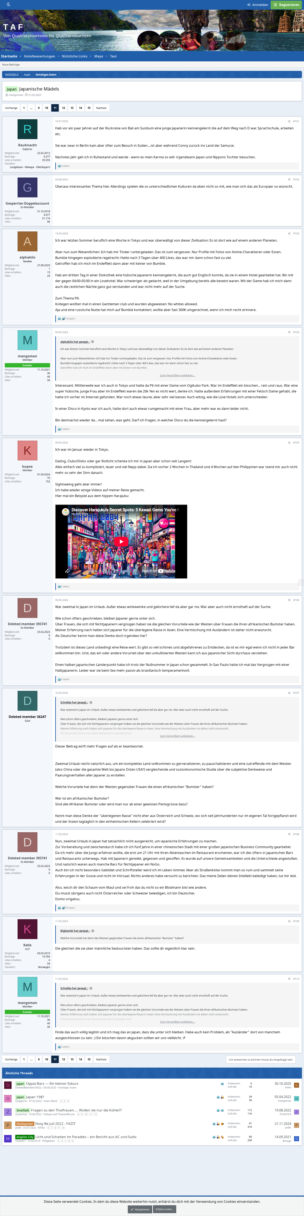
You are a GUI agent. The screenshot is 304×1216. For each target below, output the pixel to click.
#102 (296, 179)
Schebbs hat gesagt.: (74, 702)
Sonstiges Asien (67, 1087)
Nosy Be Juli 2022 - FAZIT (55, 1123)
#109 (296, 921)
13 (72, 108)
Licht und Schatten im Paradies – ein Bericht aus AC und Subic (86, 1136)
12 (63, 108)
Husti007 (20, 1141)
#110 (296, 979)
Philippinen (48, 1141)
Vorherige (11, 108)
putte (18, 1127)
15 (88, 108)
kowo (288, 1087)
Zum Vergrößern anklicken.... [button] (177, 375)
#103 (296, 233)
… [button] (31, 108)
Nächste (101, 108)
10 (46, 108)
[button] (20, 56)
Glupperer (21, 1101)
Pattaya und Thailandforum (59, 1114)
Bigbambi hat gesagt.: (75, 931)
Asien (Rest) (50, 1101)
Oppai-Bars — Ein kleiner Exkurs (52, 1083)
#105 (296, 442)
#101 (296, 121)
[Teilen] (289, 121)
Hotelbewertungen (39, 56)
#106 (296, 600)
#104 (296, 332)
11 (55, 108)
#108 (296, 834)
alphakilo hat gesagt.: (75, 342)
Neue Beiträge (11, 64)
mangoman (16, 95)
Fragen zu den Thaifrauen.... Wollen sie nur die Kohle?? (76, 1110)
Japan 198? (35, 1096)
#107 (296, 693)
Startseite (9, 56)
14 (80, 108)
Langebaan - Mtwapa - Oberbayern (30, 167)
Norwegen (44, 967)
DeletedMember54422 (28, 1087)
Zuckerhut (21, 1114)
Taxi (113, 56)
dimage (286, 1141)
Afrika (41, 1127)
